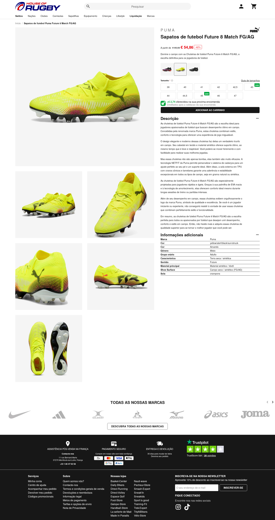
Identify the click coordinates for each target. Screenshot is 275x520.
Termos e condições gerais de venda (83, 489)
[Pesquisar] (88, 6)
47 (235, 95)
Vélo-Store (140, 515)
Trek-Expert (140, 508)
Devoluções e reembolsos (77, 492)
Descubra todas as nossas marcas (137, 426)
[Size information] (172, 80)
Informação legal (72, 496)
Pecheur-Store (142, 485)
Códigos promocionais (40, 496)
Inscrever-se (233, 487)
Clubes (44, 15)
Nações (31, 15)
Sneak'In (139, 492)
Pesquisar (137, 6)
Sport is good (141, 500)
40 (185, 87)
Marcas (151, 15)
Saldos (19, 15)
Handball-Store (119, 508)
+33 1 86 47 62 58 (68, 463)
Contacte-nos (68, 453)
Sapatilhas (73, 15)
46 (218, 95)
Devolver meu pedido (40, 492)
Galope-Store (118, 504)
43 (255, 86)
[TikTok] (187, 507)
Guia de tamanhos (250, 80)
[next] (272, 402)
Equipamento (90, 15)
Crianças (106, 15)
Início (18, 23)
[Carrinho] (254, 6)
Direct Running (119, 489)
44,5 (185, 95)
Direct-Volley (118, 492)
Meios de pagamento (75, 500)
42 (218, 87)
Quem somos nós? (73, 481)
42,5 (235, 87)
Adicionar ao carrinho (210, 110)
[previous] (267, 402)
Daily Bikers (117, 485)
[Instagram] (178, 507)
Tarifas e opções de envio (77, 504)
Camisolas (58, 15)
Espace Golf (117, 496)
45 (205, 94)
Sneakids (139, 496)
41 (202, 87)
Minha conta (35, 481)
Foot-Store (117, 500)
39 (168, 87)
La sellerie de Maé (121, 511)
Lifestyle (120, 15)
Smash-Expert (142, 489)
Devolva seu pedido (159, 456)
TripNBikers (140, 511)
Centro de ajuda (37, 485)
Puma (168, 29)
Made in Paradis (120, 515)
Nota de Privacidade (74, 508)
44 (168, 95)
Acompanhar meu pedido (42, 489)
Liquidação (136, 15)
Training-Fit (140, 504)
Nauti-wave (140, 481)
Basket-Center (119, 481)
